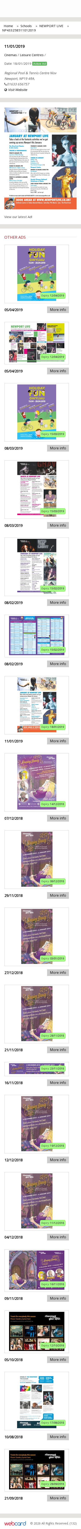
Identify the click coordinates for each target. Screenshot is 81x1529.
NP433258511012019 (19, 30)
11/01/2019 (14, 46)
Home (8, 26)
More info (58, 309)
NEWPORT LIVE (51, 26)
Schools (26, 26)
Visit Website (17, 90)
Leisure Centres (32, 55)
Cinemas (10, 55)
